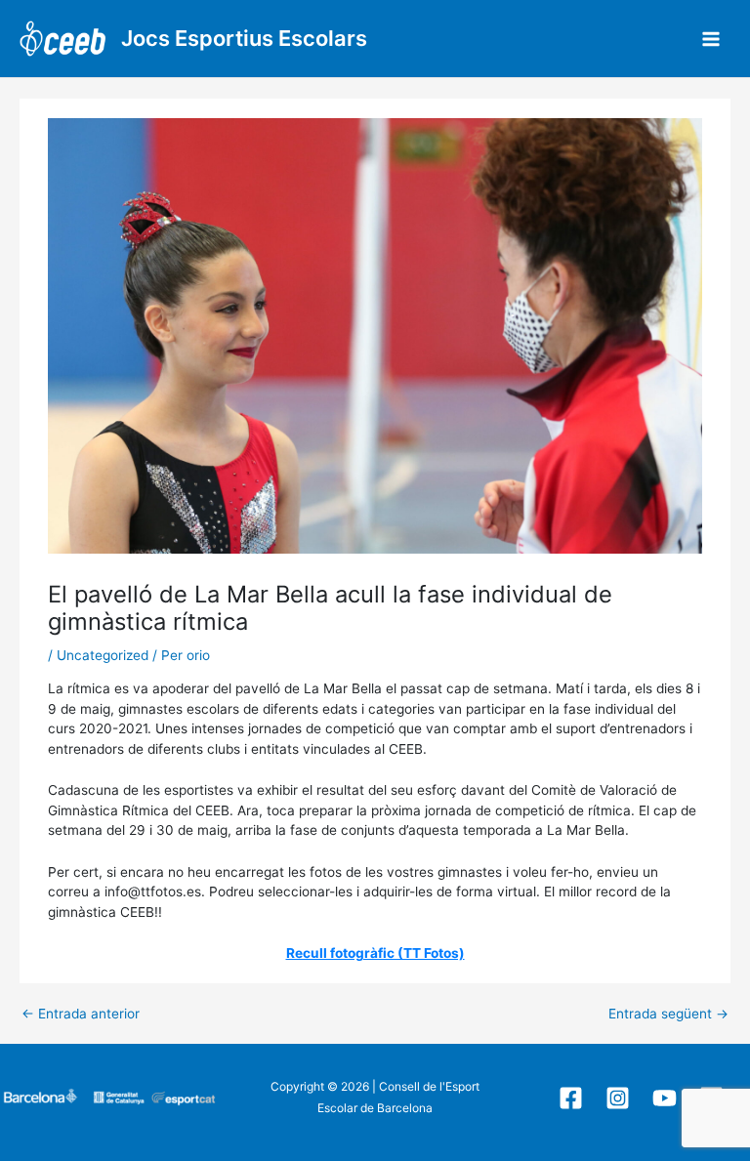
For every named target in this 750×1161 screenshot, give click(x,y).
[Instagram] (617, 1098)
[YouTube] (664, 1098)
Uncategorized (102, 655)
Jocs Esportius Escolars (244, 38)
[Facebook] (571, 1098)
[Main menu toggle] (711, 39)
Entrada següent (668, 1014)
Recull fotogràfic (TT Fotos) (375, 953)
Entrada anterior (80, 1014)
